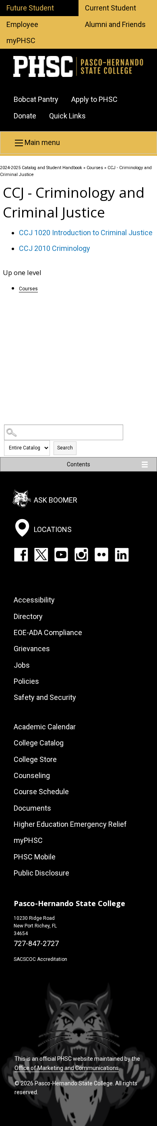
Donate (25, 116)
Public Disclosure (41, 873)
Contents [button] (78, 464)
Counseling (32, 775)
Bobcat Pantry (36, 99)
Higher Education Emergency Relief (70, 824)
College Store (35, 759)
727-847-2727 (36, 943)
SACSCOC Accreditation (40, 959)
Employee (22, 24)
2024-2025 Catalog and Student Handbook (41, 167)
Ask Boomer (55, 500)
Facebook (21, 554)
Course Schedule (41, 791)
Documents (32, 808)
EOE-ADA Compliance (48, 632)
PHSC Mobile (35, 857)
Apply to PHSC (94, 99)
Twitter (41, 554)
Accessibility (34, 600)
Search (65, 448)
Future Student (30, 8)
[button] (78, 142)
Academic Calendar (45, 726)
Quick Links (67, 116)
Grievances (32, 648)
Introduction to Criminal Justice (86, 232)
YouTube (61, 554)
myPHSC (20, 40)
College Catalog (39, 743)
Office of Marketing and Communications (66, 1068)
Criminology (54, 248)
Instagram (81, 554)
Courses (95, 167)
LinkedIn (122, 554)
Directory (28, 616)
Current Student (110, 8)
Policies (26, 681)
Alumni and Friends (115, 24)
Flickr (101, 554)
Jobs (22, 665)
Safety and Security (45, 697)
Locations (53, 529)
